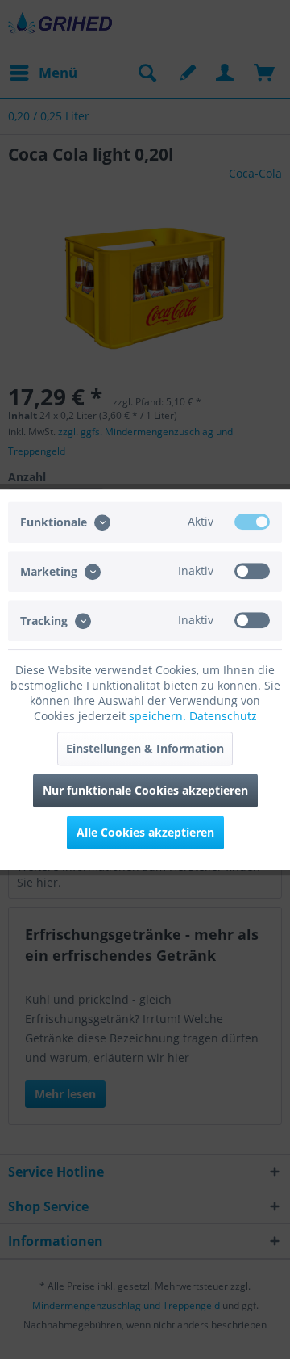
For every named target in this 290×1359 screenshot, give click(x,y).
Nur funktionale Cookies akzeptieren (145, 790)
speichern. (159, 716)
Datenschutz (223, 716)
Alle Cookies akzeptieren (145, 832)
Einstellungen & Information (145, 748)
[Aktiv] (252, 522)
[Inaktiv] (252, 571)
